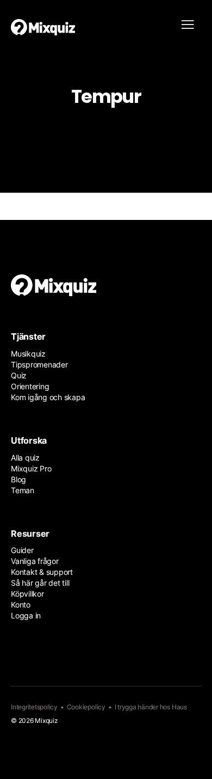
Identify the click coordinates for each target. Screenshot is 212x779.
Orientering (30, 386)
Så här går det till (40, 582)
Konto (20, 604)
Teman (22, 490)
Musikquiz (28, 353)
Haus (179, 707)
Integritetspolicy (34, 707)
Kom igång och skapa (48, 397)
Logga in (26, 615)
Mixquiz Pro (31, 468)
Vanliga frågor (35, 561)
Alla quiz (25, 457)
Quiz (19, 375)
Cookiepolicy (86, 707)
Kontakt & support (42, 571)
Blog (18, 479)
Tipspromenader (39, 364)
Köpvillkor (27, 593)
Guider (22, 550)
